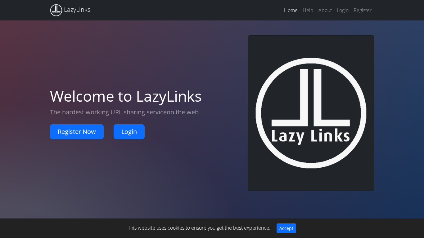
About (325, 10)
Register (363, 10)
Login (343, 10)
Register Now (77, 131)
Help (308, 10)
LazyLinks (76, 9)
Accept (286, 228)
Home (291, 10)
